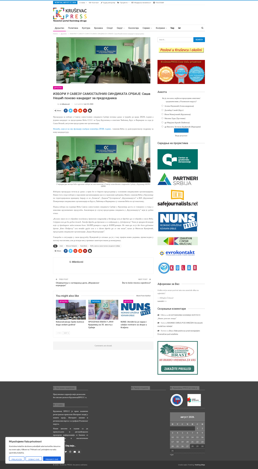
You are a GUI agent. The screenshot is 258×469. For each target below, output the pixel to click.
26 (182, 446)
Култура (86, 28)
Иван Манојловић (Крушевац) (177, 114)
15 (197, 437)
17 (172, 442)
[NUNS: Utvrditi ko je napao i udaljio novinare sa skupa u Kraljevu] (136, 310)
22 (197, 442)
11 (177, 437)
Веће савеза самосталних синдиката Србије (105, 246)
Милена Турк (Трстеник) (174, 118)
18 (177, 442)
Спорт (110, 28)
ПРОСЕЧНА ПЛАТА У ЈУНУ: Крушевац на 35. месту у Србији (101, 325)
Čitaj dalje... (70, 446)
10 (172, 437)
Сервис (146, 28)
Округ (120, 28)
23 (202, 442)
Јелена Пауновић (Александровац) (179, 106)
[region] (34, 450)
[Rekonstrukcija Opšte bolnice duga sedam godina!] (71, 310)
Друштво (59, 28)
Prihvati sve (52, 459)
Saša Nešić (83, 246)
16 (202, 437)
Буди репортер (109, 3)
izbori (61, 246)
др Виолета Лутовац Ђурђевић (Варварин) (182, 127)
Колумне (160, 28)
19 (182, 442)
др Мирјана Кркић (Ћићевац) (177, 122)
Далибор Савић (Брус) (174, 110)
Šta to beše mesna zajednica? (136, 283)
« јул (171, 454)
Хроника (98, 28)
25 (177, 446)
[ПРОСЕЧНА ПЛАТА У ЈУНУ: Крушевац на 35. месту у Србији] (103, 310)
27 (187, 446)
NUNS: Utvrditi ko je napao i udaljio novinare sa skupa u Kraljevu (134, 325)
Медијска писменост (142, 3)
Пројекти (124, 3)
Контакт (95, 3)
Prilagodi (17, 459)
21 (192, 442)
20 (187, 442)
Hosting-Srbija (200, 465)
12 (182, 437)
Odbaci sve (34, 459)
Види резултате (181, 135)
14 (192, 437)
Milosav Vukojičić (71, 246)
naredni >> (162, 301)
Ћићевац (96, 301)
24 (172, 446)
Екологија (133, 28)
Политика (73, 28)
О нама (82, 3)
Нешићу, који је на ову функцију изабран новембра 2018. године (82, 129)
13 (187, 437)
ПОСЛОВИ (160, 3)
